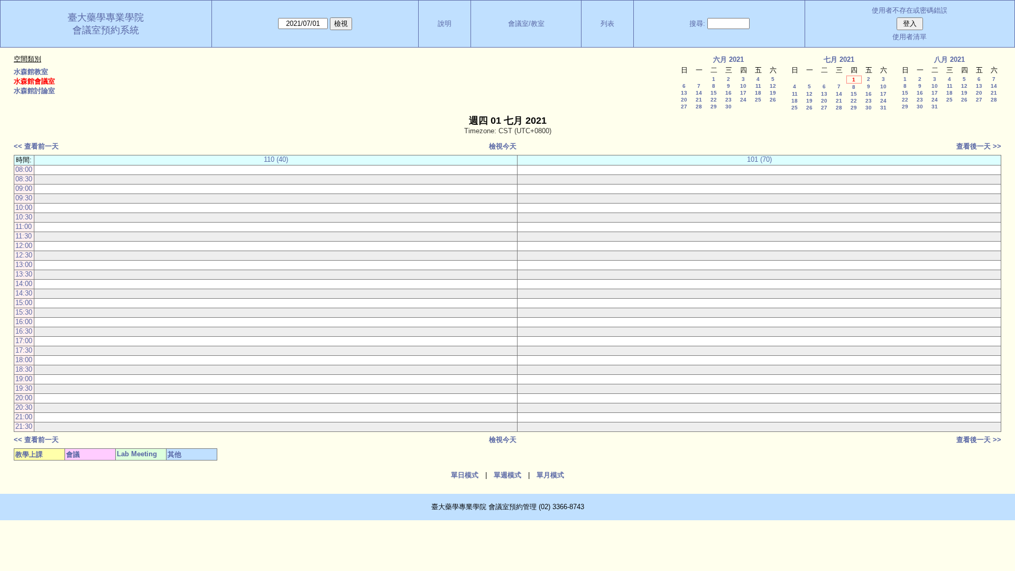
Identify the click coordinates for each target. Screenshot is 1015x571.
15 (713, 93)
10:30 (23, 217)
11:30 (23, 236)
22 (713, 100)
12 (773, 86)
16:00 (23, 322)
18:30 (23, 369)
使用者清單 (909, 37)
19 (773, 93)
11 (758, 86)
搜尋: (697, 23)
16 (728, 93)
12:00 (23, 246)
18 (758, 93)
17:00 (23, 341)
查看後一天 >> (978, 146)
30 (728, 106)
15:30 (23, 312)
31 (883, 107)
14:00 (23, 284)
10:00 (23, 207)
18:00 (23, 360)
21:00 (23, 417)
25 (758, 100)
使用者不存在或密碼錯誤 (909, 10)
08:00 (23, 169)
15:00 (23, 303)
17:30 (23, 350)
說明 (444, 23)
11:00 (23, 227)
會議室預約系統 (105, 30)
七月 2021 (839, 59)
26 (773, 100)
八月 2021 (949, 59)
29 (713, 106)
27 (684, 106)
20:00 (23, 398)
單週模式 (507, 475)
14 (699, 93)
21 (699, 100)
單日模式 (464, 475)
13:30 (23, 274)
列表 (607, 23)
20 (684, 100)
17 (743, 93)
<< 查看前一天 (36, 146)
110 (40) (276, 159)
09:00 (23, 188)
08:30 (23, 179)
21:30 (23, 426)
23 (728, 100)
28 (699, 106)
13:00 (23, 265)
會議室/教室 (526, 23)
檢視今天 (502, 146)
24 (743, 100)
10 (743, 86)
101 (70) (759, 159)
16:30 (23, 331)
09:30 (23, 198)
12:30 (23, 255)
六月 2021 (728, 59)
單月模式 (550, 475)
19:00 (23, 379)
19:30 (23, 388)
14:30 (23, 293)
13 (684, 93)
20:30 (23, 407)
